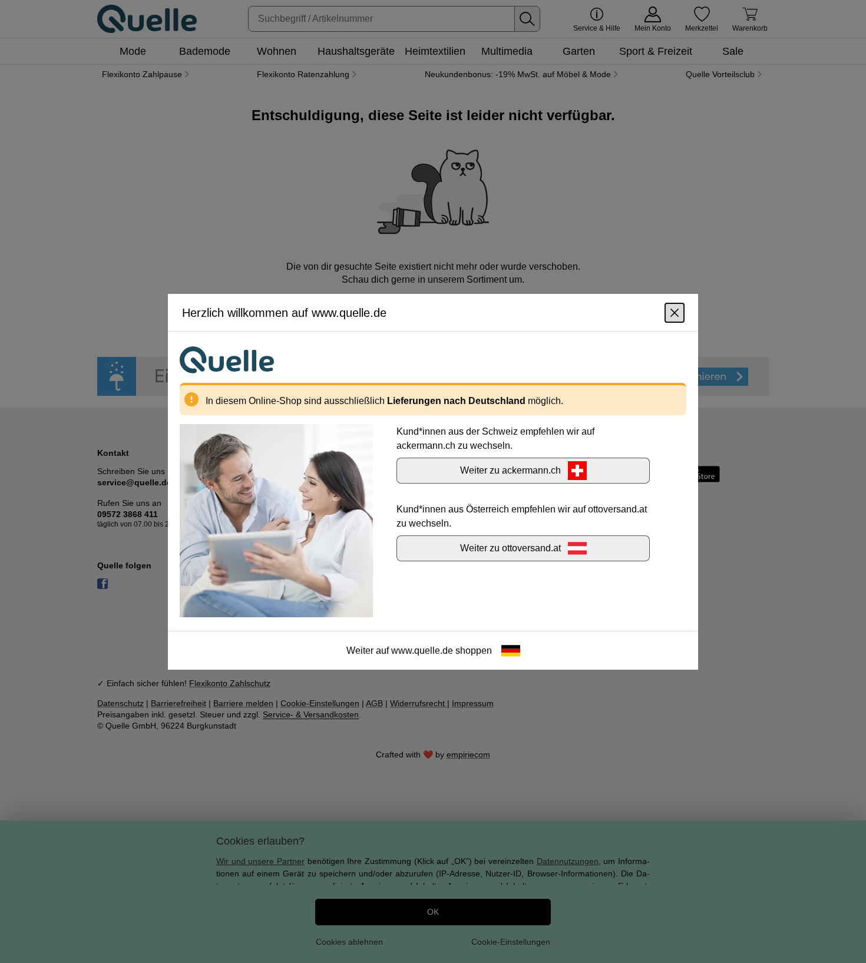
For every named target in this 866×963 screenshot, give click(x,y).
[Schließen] (674, 312)
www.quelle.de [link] (422, 650)
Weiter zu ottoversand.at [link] (510, 547)
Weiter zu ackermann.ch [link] (510, 470)
